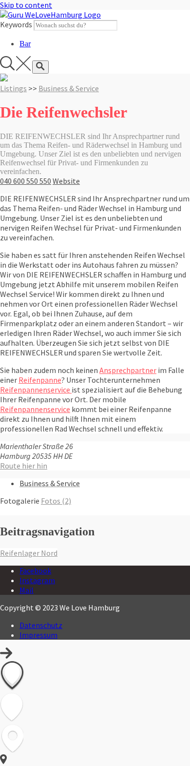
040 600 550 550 (25, 181)
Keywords (16, 24)
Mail (26, 590)
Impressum (38, 635)
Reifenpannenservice (36, 389)
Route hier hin (23, 466)
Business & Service (68, 88)
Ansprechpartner (127, 370)
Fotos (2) (56, 501)
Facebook (35, 570)
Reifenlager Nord (28, 553)
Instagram (37, 580)
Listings (13, 88)
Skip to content (26, 5)
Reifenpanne (40, 380)
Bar (25, 43)
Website (66, 181)
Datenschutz (40, 625)
